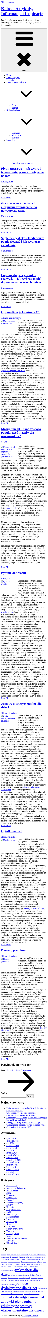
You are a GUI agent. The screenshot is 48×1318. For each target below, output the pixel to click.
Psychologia (11, 1221)
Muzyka (15, 138)
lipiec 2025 (11, 1167)
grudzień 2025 (12, 1155)
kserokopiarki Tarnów (8, 1270)
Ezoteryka (5, 578)
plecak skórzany (13, 1278)
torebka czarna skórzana (15, 1294)
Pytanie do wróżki (13, 572)
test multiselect (26, 1291)
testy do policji (36, 1291)
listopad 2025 (12, 1157)
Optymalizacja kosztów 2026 (20, 312)
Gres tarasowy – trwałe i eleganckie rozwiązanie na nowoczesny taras (19, 207)
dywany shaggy (37, 1262)
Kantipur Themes (30, 1316)
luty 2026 (10, 1150)
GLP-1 (30, 1266)
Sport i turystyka (13, 77)
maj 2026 (10, 1143)
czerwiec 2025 (12, 1169)
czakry (27, 1257)
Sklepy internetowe (9, 713)
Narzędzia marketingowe (22, 163)
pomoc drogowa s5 (31, 1280)
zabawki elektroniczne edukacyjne (18, 1303)
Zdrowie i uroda (13, 1243)
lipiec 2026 (11, 1138)
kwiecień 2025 (12, 1174)
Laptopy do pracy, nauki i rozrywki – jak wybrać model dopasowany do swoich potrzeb (22, 278)
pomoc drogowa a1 (24, 1278)
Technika (10, 80)
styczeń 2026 (11, 1153)
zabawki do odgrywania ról (22, 1297)
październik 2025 (13, 1160)
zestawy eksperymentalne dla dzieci (22, 1308)
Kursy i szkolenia (13, 1209)
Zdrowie (10, 1241)
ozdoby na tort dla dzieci (34, 909)
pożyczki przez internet (14, 1291)
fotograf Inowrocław (26, 1264)
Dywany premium (13, 950)
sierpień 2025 (12, 1165)
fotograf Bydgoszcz (13, 1264)
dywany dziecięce (32, 1259)
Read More (6, 198)
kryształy (35, 1266)
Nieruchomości (12, 1217)
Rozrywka (10, 1226)
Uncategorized (7, 181)
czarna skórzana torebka (37, 1257)
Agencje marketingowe (11, 318)
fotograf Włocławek (7, 1266)
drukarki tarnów (22, 1259)
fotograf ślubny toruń (20, 1266)
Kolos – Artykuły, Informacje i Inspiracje (22, 11)
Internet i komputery (14, 1202)
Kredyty (9, 1205)
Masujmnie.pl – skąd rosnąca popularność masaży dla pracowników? (21, 432)
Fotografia (10, 1200)
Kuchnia (10, 1207)
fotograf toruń (37, 1264)
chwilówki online (19, 1257)
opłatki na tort (15, 1275)
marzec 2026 (11, 1148)
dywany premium (26, 1262)
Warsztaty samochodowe (16, 1238)
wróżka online (7, 612)
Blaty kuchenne (22, 1254)
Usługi (4, 442)
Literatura (16, 133)
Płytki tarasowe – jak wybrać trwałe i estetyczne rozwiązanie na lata (22, 172)
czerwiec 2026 (12, 1141)
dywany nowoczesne (14, 1262)
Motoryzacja (11, 1214)
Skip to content (7, 2)
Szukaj (4, 1093)
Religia (15, 107)
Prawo (14, 105)
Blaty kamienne (12, 1254)
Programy (10, 1219)
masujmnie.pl (10, 508)
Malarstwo (16, 135)
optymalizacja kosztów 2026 (13, 370)
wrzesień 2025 (12, 1162)
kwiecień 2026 (12, 1145)
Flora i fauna (11, 1198)
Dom (8, 75)
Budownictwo (12, 1190)
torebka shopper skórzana (31, 1294)
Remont (9, 1224)
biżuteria (3, 1254)
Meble (9, 1212)
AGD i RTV (11, 1186)
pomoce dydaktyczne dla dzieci (19, 1285)
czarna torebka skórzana (8, 1259)
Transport (10, 1231)
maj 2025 (10, 1172)
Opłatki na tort (11, 831)
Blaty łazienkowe (32, 1254)
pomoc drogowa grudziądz (16, 1280)
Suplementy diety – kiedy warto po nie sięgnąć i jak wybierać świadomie (22, 241)
